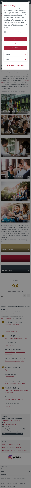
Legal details (10, 65)
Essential (9, 32)
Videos (20, 32)
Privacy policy (20, 65)
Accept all (15, 39)
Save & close (15, 48)
